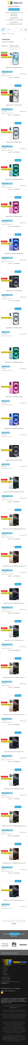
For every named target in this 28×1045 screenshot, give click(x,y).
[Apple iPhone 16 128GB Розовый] (14, 207)
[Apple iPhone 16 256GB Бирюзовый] (14, 353)
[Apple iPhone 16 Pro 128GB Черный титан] (14, 594)
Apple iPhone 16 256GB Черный (14, 460)
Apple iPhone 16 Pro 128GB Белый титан (14, 491)
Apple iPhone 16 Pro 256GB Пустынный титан (14, 863)
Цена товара (11, 49)
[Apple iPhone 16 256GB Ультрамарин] (14, 419)
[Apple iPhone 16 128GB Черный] (14, 282)
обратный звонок (14, 934)
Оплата (5, 967)
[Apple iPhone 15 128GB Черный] (14, 96)
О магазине (6, 965)
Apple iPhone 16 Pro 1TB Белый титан (14, 640)
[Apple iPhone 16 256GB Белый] (14, 319)
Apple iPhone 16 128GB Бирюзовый (14, 179)
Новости (5, 973)
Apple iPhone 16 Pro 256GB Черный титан (14, 900)
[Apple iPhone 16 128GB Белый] (14, 133)
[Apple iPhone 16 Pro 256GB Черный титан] (14, 891)
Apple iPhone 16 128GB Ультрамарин (14, 253)
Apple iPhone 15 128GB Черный (14, 105)
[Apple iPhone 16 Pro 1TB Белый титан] (14, 631)
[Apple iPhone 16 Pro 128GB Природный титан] (14, 520)
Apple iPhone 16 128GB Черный (14, 290)
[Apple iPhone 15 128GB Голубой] (14, 58)
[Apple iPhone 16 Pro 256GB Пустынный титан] (14, 854)
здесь (15, 1030)
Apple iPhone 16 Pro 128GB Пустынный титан (14, 566)
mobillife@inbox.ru (14, 1007)
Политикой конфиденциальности (10, 1037)
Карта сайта (6, 974)
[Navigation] (25, 29)
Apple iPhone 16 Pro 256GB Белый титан (14, 788)
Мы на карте (14, 14)
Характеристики (23, 73)
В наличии (18, 49)
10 (24, 921)
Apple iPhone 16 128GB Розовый (14, 216)
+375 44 (6, 978)
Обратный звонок (14, 9)
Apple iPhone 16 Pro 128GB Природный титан (14, 529)
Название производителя (14, 47)
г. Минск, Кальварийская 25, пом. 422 (10, 981)
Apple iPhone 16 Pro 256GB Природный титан (14, 826)
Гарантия (6, 970)
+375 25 (6, 980)
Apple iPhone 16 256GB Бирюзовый (14, 362)
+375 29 (6, 977)
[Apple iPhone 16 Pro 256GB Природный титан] (14, 817)
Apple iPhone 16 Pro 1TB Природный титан (14, 677)
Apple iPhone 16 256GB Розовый (14, 396)
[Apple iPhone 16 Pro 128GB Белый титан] (14, 483)
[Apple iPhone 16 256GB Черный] (14, 451)
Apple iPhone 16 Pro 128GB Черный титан (14, 603)
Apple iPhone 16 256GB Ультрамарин (14, 428)
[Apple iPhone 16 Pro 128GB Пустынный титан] (14, 557)
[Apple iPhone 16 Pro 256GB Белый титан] (14, 780)
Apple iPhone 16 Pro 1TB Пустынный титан (14, 714)
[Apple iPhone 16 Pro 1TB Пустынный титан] (14, 705)
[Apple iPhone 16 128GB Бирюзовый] (14, 170)
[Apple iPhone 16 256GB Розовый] (14, 388)
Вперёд (14, 923)
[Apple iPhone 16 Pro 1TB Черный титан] (14, 742)
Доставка (6, 968)
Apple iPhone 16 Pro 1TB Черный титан (14, 751)
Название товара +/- (14, 46)
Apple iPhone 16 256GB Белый (14, 327)
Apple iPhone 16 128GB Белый (14, 142)
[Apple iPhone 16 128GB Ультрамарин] (14, 244)
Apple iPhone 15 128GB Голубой (14, 67)
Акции (5, 971)
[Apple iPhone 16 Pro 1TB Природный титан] (14, 668)
